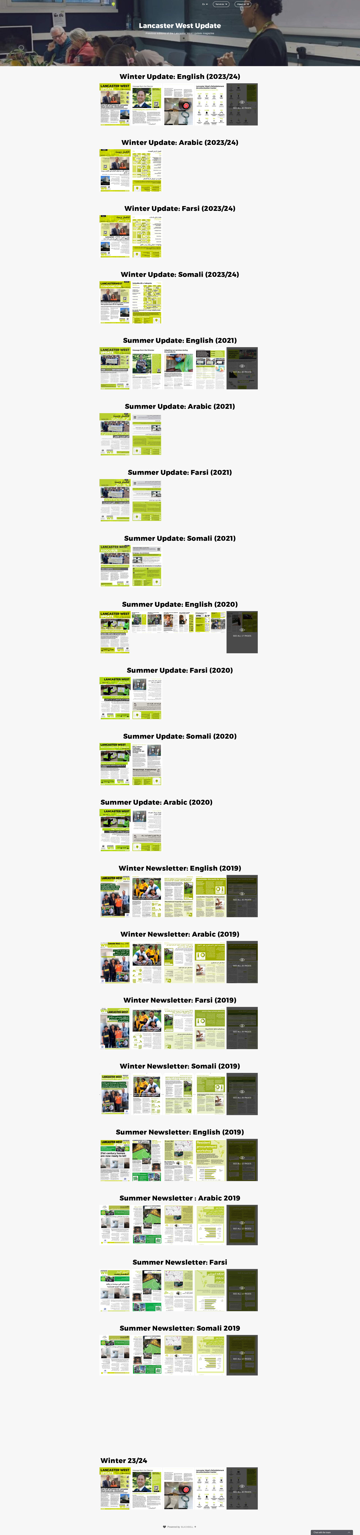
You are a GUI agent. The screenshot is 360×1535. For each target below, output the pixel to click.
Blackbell (187, 1527)
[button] (180, 99)
